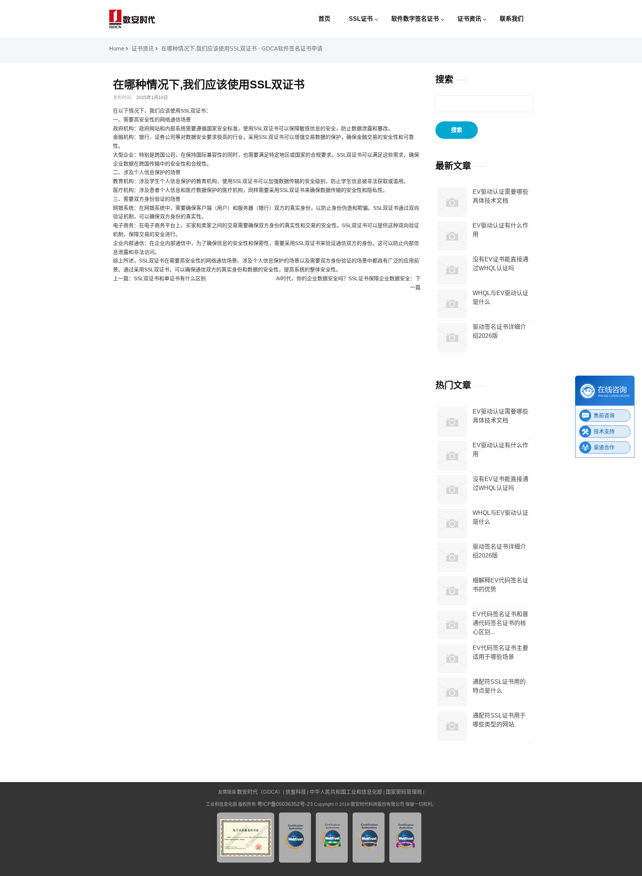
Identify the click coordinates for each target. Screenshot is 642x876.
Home (116, 48)
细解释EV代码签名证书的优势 (500, 584)
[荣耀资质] (245, 861)
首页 (324, 19)
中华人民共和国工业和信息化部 (345, 792)
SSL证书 (361, 19)
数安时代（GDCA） (260, 792)
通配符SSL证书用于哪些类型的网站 (499, 720)
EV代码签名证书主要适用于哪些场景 (500, 652)
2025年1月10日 (152, 97)
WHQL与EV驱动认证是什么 (500, 297)
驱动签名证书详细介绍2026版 (499, 331)
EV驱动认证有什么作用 (500, 230)
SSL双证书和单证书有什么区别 (170, 278)
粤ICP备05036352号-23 (285, 804)
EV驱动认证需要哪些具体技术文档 (500, 196)
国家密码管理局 (404, 792)
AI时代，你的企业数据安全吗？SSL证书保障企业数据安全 (343, 278)
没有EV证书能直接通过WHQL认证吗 (500, 263)
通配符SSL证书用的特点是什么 (499, 686)
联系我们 (511, 19)
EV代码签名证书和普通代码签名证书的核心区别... (500, 623)
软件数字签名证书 (415, 19)
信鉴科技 (295, 792)
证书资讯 (469, 19)
